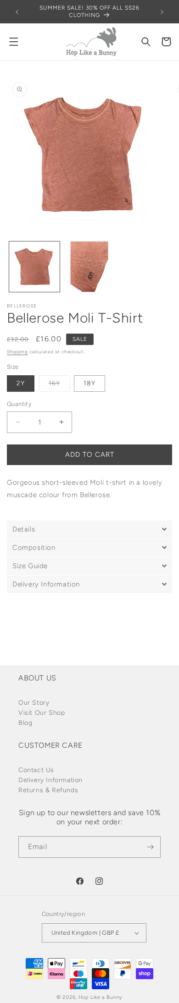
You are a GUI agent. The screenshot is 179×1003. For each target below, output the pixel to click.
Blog (25, 723)
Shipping (17, 352)
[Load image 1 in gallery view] (34, 266)
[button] (14, 42)
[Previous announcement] (17, 12)
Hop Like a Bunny (100, 997)
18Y (89, 383)
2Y (21, 383)
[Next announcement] (162, 12)
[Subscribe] (150, 847)
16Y (59, 385)
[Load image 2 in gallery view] (89, 266)
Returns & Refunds (48, 790)
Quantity (19, 403)
